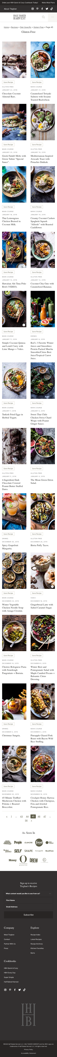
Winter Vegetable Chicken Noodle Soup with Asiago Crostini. (12, 607)
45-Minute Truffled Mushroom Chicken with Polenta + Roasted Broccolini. (14, 802)
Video (33, 598)
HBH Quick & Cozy (11, 968)
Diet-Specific (25, 27)
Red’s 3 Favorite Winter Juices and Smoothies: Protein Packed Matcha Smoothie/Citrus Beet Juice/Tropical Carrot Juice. (42, 350)
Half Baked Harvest (19, 17)
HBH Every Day (10, 973)
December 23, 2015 (10, 601)
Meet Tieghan (9, 935)
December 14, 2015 (10, 663)
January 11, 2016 (9, 339)
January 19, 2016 (38, 152)
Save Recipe (8, 82)
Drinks (34, 336)
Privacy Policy (28, 1049)
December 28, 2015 (39, 542)
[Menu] (52, 17)
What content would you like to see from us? (23, 894)
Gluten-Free (38, 27)
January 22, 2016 (9, 90)
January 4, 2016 (38, 476)
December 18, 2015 (39, 601)
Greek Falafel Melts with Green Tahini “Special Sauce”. (14, 159)
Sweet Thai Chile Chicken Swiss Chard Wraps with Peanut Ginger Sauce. (41, 419)
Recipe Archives (37, 944)
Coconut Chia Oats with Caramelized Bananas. (42, 285)
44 (27, 816)
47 (44, 816)
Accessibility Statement (28, 1053)
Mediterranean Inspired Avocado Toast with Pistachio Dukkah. (42, 159)
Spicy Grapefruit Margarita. (10, 547)
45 (33, 816)
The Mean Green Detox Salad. (42, 481)
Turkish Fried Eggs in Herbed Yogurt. (12, 416)
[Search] (43, 17)
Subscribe (29, 914)
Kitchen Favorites (37, 948)
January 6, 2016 (38, 411)
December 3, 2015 (38, 732)
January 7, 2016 (9, 411)
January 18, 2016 (9, 215)
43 (21, 816)
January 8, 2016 (38, 339)
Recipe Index (35, 935)
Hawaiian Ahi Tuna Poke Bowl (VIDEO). (14, 285)
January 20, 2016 (9, 152)
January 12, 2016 (38, 280)
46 (39, 816)
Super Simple (9, 977)
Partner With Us (10, 944)
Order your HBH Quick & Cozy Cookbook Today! (20, 3)
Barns (33, 953)
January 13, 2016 (9, 280)
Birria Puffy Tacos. (40, 545)
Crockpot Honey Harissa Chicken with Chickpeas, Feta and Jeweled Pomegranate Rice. (43, 802)
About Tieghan (10, 9)
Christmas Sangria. (11, 735)
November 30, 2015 (10, 794)
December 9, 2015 (38, 663)
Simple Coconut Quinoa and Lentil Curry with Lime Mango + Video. (13, 346)
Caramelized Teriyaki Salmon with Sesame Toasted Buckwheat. (41, 96)
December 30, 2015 (10, 542)
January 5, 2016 (9, 476)
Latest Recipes (36, 939)
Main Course (36, 87)
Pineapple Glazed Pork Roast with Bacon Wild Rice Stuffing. (42, 738)
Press (6, 948)
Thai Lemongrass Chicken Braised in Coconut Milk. (11, 221)
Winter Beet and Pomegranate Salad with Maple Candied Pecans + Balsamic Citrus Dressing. (43, 673)
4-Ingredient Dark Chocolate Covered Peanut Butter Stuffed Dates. (12, 484)
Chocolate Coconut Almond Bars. (11, 95)
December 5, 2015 (10, 732)
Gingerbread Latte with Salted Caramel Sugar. (42, 606)
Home (6, 27)
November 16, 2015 (39, 794)
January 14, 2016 (38, 215)
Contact (7, 939)
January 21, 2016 (38, 90)
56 (26, 820)
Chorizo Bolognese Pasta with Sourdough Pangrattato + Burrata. (14, 670)
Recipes (14, 27)
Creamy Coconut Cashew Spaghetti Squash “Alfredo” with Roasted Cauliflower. (43, 222)
